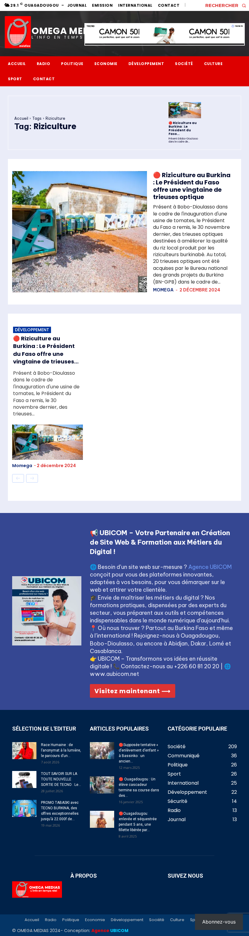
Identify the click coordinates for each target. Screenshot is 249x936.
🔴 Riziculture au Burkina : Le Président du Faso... (182, 128)
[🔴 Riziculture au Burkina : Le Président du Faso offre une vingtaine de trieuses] (185, 110)
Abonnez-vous (219, 922)
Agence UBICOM (210, 566)
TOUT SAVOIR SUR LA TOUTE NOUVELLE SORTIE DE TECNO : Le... (61, 779)
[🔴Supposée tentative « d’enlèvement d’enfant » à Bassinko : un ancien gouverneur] (102, 750)
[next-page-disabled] (32, 478)
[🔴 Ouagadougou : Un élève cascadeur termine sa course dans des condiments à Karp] (102, 784)
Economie (95, 920)
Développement (32, 330)
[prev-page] (18, 478)
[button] (227, 5)
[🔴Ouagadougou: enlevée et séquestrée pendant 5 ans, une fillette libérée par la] (102, 819)
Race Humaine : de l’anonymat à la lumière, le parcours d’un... (61, 750)
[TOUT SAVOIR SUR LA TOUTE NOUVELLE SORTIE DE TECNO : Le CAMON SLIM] (24, 779)
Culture (177, 920)
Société (156, 920)
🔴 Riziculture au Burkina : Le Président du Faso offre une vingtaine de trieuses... (46, 350)
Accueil (21, 118)
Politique (70, 920)
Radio (50, 920)
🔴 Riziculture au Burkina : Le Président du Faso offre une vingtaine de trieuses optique (191, 186)
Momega (163, 290)
